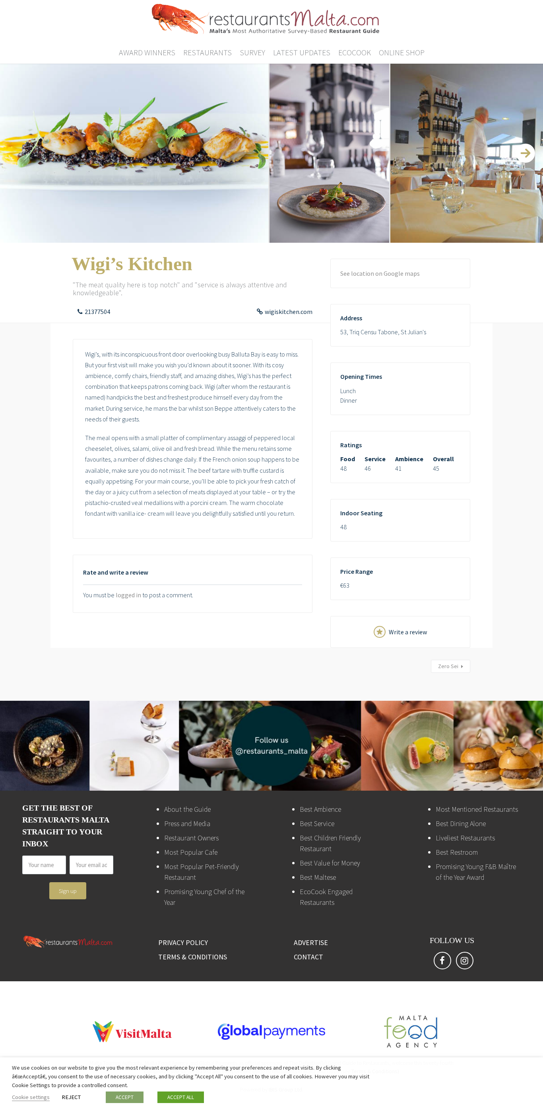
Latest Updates (301, 52)
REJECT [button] (71, 1097)
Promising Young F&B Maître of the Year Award (476, 872)
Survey (252, 52)
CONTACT (308, 956)
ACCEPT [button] (125, 1097)
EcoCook (354, 52)
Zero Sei (448, 666)
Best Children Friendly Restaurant (330, 843)
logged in (128, 595)
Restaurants (207, 52)
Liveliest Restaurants (465, 837)
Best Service (317, 823)
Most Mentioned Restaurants (477, 809)
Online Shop (402, 52)
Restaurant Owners (191, 837)
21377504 (97, 312)
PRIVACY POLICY (183, 942)
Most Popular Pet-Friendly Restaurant (201, 872)
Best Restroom (457, 852)
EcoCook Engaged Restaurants (326, 897)
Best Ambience (320, 809)
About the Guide (187, 809)
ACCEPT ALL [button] (180, 1097)
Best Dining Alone (461, 823)
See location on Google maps (380, 273)
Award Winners (147, 52)
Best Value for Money (330, 862)
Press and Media (187, 823)
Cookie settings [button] (31, 1097)
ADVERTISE (311, 942)
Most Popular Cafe (190, 852)
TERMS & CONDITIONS (192, 956)
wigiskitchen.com (288, 312)
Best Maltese (318, 877)
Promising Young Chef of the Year (204, 897)
